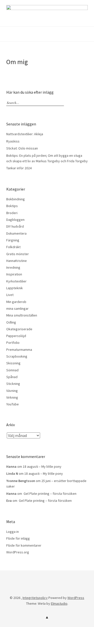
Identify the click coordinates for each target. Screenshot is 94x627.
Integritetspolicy (38, 590)
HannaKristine (16, 260)
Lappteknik (14, 288)
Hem (22, 590)
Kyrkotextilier (16, 281)
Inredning (13, 267)
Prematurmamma (19, 349)
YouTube (12, 404)
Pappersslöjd (16, 336)
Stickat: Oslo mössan (22, 148)
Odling (11, 322)
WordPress (75, 597)
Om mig (63, 590)
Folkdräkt (13, 247)
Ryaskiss (13, 141)
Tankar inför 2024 (19, 168)
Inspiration (14, 274)
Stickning (13, 383)
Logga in (12, 531)
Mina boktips (55, 590)
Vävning (12, 390)
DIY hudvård (15, 226)
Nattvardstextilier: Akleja (24, 134)
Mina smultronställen (21, 315)
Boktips (12, 206)
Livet (10, 294)
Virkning (12, 397)
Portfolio (13, 342)
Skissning (13, 363)
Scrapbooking (16, 356)
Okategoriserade (19, 329)
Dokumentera (16, 233)
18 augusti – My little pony (42, 466)
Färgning (12, 240)
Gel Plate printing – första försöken (49, 493)
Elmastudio (59, 603)
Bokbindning (15, 199)
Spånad (12, 377)
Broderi (12, 213)
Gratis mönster (17, 254)
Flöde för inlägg (18, 538)
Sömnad (12, 370)
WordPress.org (17, 552)
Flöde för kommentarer (23, 545)
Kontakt (46, 590)
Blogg (30, 590)
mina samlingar (17, 308)
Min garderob (16, 301)
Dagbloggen (15, 219)
